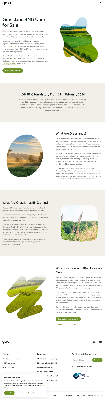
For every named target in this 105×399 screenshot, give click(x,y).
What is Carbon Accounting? (47, 359)
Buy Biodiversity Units (45, 367)
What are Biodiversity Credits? (48, 380)
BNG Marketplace (8, 363)
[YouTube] (100, 342)
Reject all (20, 393)
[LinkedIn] (94, 342)
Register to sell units (67, 324)
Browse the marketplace (68, 319)
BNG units (13, 46)
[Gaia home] (6, 3)
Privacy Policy (80, 395)
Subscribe (97, 360)
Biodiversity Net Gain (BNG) (47, 363)
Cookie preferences (95, 395)
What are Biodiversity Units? (47, 376)
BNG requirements (9, 64)
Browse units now (12, 70)
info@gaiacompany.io (83, 366)
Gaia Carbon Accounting (11, 359)
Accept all (9, 393)
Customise (31, 393)
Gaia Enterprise (8, 367)
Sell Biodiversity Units (45, 372)
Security (69, 395)
